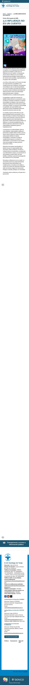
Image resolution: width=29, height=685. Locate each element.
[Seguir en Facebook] (5, 596)
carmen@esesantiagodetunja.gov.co (13, 607)
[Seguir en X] (11, 596)
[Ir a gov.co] (6, 1)
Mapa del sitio (21, 641)
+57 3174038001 (17, 577)
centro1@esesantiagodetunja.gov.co (13, 619)
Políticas (6, 640)
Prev (3, 184)
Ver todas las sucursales (11, 636)
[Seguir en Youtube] (8, 596)
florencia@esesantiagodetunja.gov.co (13, 633)
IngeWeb (25, 671)
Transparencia (13, 640)
